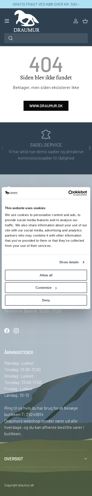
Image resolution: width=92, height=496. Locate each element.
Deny (46, 300)
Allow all (46, 275)
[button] (85, 21)
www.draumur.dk (46, 105)
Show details (69, 262)
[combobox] (46, 38)
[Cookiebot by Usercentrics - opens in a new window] (68, 193)
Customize (44, 287)
